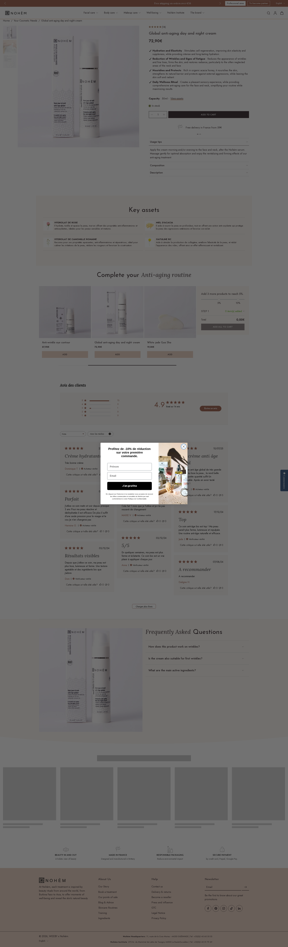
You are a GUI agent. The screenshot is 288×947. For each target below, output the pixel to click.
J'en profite (129, 486)
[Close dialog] (183, 446)
